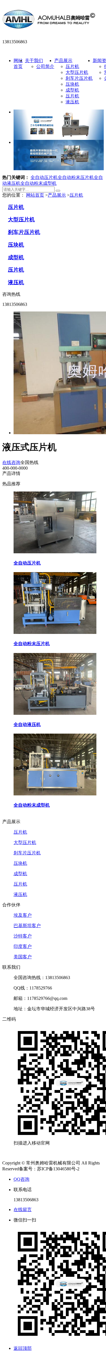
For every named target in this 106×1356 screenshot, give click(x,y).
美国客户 (23, 956)
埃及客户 (23, 915)
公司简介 (45, 66)
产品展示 (63, 60)
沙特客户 (23, 936)
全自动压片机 (44, 177)
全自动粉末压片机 (76, 177)
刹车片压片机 (79, 78)
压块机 (72, 84)
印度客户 (23, 946)
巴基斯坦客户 (27, 925)
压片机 (72, 66)
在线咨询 (11, 462)
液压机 (72, 101)
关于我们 (34, 60)
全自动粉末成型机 (38, 183)
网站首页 (35, 195)
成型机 (72, 90)
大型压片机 (77, 72)
